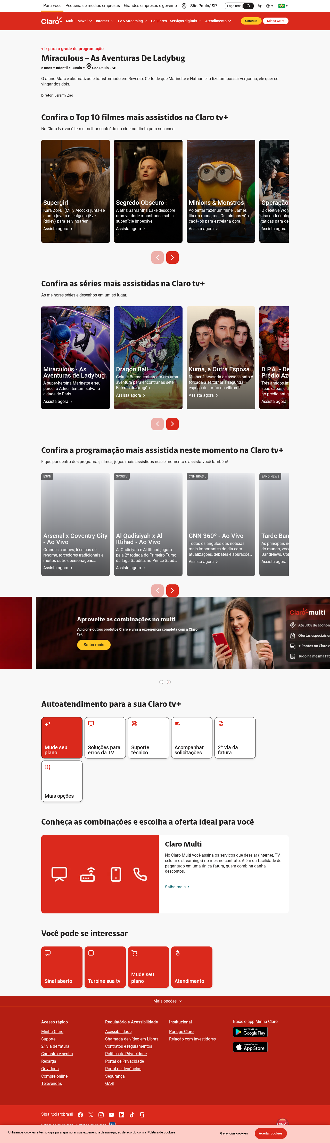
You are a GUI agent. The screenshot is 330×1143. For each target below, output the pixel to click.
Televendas (51, 1083)
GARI (109, 1083)
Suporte (48, 1039)
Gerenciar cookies (234, 1133)
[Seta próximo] (172, 257)
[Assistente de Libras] (260, 6)
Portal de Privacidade (124, 1061)
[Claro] (52, 21)
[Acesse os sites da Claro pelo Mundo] (283, 6)
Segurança (115, 1076)
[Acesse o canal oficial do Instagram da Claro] (101, 1115)
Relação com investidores (192, 1039)
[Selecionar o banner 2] (169, 682)
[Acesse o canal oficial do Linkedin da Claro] (122, 1115)
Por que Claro (181, 1031)
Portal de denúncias (123, 1068)
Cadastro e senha (57, 1053)
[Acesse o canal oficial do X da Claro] (91, 1115)
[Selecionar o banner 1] (161, 682)
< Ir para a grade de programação (72, 49)
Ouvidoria (50, 1068)
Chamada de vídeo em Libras (131, 1039)
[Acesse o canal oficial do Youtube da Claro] (111, 1115)
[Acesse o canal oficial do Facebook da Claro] (80, 1115)
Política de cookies (161, 1132)
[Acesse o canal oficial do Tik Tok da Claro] (132, 1115)
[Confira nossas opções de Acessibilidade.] (270, 6)
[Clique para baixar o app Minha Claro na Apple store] (250, 1048)
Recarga (48, 1061)
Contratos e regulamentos (128, 1046)
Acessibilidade (118, 1031)
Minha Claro (275, 21)
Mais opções (165, 1001)
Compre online (54, 1076)
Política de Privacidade (126, 1053)
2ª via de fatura (55, 1046)
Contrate (251, 21)
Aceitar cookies (271, 1133)
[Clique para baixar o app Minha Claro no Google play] (250, 1033)
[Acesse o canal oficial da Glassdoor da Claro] (142, 1115)
